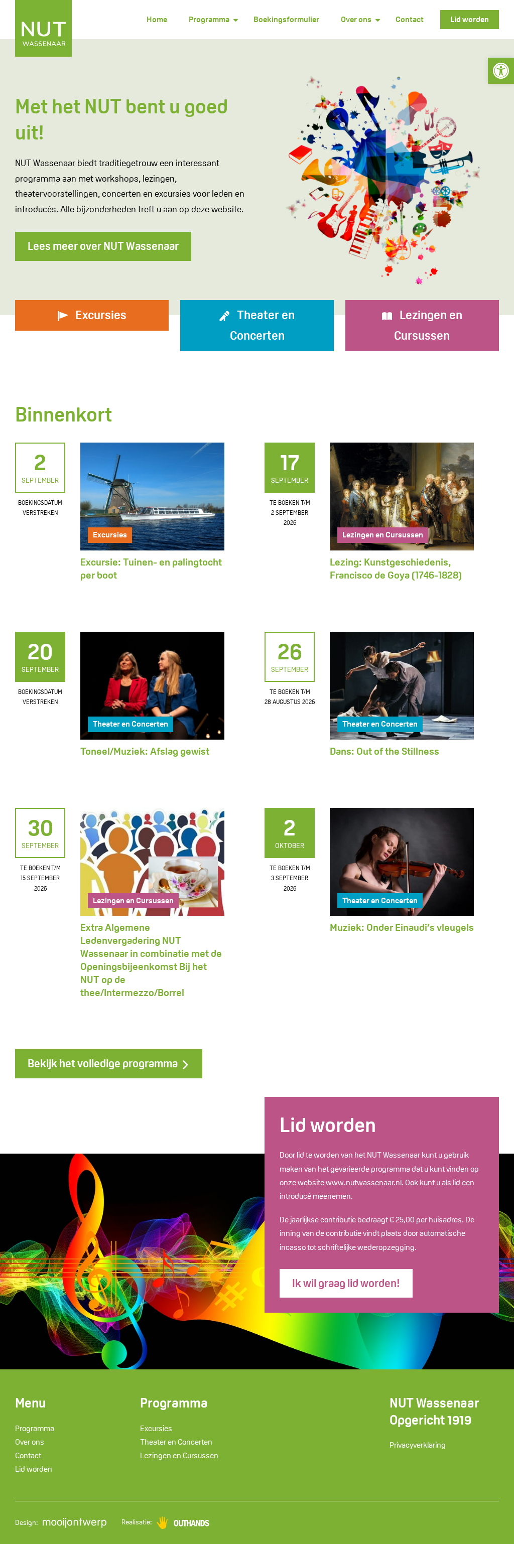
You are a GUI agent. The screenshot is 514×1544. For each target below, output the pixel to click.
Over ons (356, 19)
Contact (410, 19)
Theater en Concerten (130, 724)
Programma (209, 19)
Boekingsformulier (286, 19)
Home (157, 19)
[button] (501, 71)
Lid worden (469, 19)
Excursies (110, 534)
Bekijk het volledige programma (104, 1063)
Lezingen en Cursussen (382, 534)
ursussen (428, 325)
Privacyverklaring (418, 1445)
